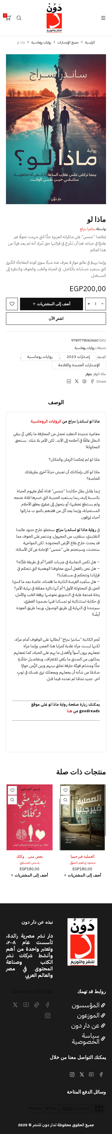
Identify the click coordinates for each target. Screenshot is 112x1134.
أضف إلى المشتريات (53, 304)
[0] (8, 18)
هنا (69, 711)
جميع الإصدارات (68, 42)
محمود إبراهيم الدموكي (82, 862)
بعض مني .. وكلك (29, 856)
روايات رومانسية (41, 42)
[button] (83, 875)
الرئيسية (90, 42)
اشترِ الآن (56, 318)
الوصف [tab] (56, 402)
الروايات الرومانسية (46, 421)
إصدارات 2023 (78, 356)
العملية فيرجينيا (82, 856)
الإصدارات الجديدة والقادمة (79, 365)
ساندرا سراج (87, 229)
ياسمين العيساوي (29, 862)
